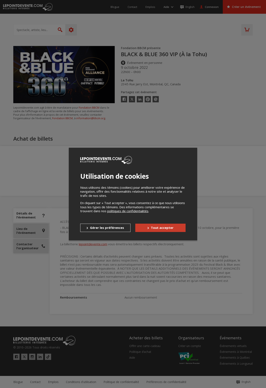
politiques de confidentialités (127, 211)
